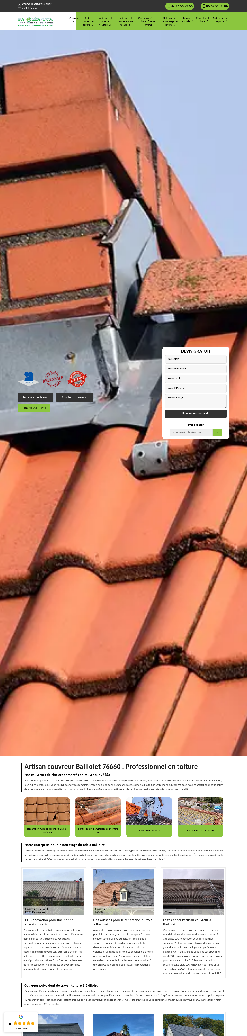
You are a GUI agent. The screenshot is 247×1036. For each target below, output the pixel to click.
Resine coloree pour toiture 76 (88, 21)
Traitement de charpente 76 (220, 20)
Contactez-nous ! (75, 397)
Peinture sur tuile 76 (187, 20)
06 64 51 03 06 (217, 6)
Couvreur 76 (74, 20)
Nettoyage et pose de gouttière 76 (105, 21)
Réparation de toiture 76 (203, 20)
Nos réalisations (35, 397)
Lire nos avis (21, 1029)
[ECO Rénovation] (37, 21)
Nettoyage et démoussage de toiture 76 (170, 21)
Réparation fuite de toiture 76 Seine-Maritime (147, 21)
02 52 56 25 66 (182, 6)
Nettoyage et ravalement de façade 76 (125, 21)
